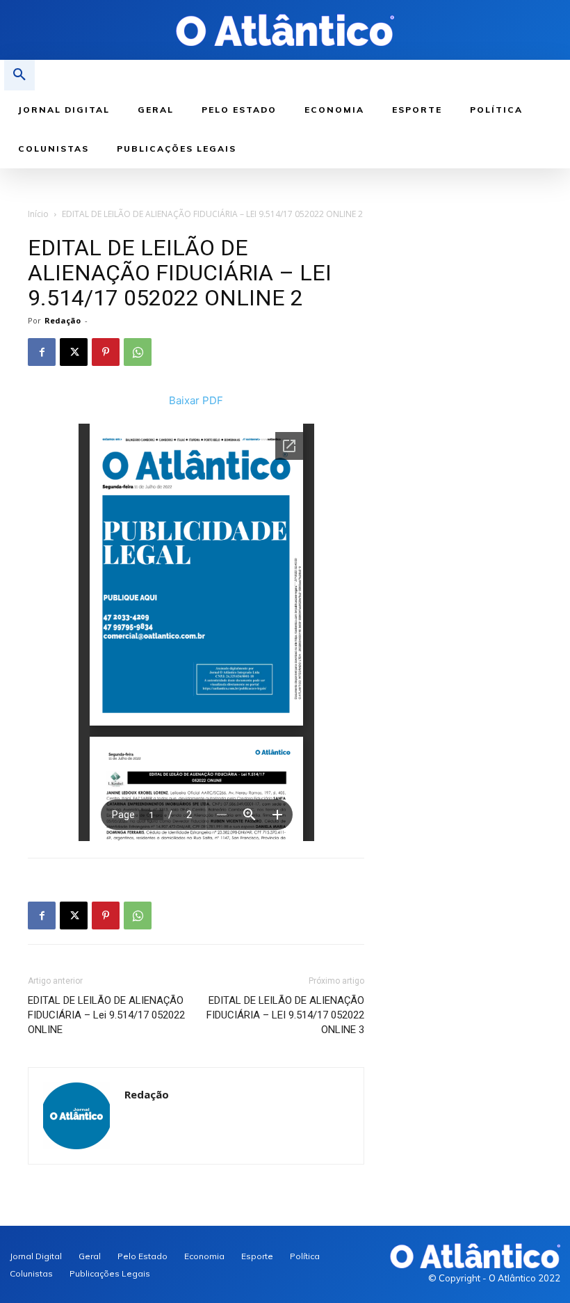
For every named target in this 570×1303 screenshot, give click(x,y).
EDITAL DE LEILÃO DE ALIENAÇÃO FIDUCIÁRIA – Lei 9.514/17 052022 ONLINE (106, 1015)
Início (38, 214)
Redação (62, 320)
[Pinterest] (106, 352)
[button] (19, 75)
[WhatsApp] (138, 352)
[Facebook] (42, 352)
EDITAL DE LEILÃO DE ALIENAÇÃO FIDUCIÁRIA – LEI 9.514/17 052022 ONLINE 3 (285, 1015)
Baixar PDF (196, 400)
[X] (74, 352)
